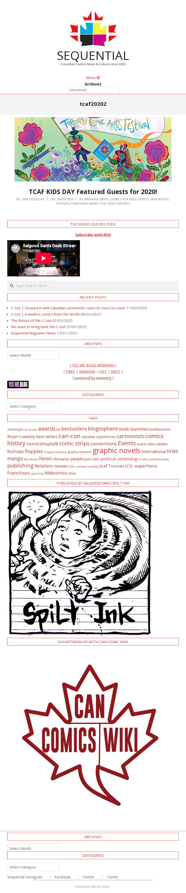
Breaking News (97, 199)
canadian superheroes (98, 437)
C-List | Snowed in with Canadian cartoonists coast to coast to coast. (68, 307)
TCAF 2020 (106, 203)
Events (143, 199)
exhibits (162, 444)
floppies (34, 451)
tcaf (103, 466)
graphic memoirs (80, 452)
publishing (20, 465)
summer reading (87, 466)
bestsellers (74, 428)
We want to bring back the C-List (38, 326)
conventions (104, 443)
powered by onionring (93, 377)
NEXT (115, 371)
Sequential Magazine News (33, 333)
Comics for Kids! (123, 199)
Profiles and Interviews (153, 459)
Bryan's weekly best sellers (32, 436)
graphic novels (116, 450)
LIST (103, 371)
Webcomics (56, 473)
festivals (15, 451)
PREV (70, 371)
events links (146, 444)
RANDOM (87, 371)
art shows (30, 429)
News (45, 458)
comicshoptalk (42, 443)
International (153, 451)
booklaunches (160, 429)
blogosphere (103, 428)
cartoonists (131, 435)
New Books (160, 199)
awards (46, 428)
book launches (133, 429)
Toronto (122, 203)
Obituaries (61, 458)
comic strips (74, 443)
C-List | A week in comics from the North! (45, 314)
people (76, 458)
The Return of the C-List (31, 320)
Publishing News (84, 203)
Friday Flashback (55, 452)
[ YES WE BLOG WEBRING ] (93, 365)
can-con (69, 436)
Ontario (62, 203)
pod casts (92, 459)
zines (72, 473)
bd (58, 429)
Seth (72, 466)
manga (15, 458)
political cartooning (119, 458)
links (172, 450)
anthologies (15, 429)
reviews (61, 466)
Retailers (44, 466)
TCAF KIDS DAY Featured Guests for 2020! (93, 191)
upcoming (37, 473)
